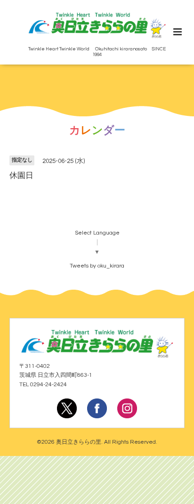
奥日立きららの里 (78, 442)
